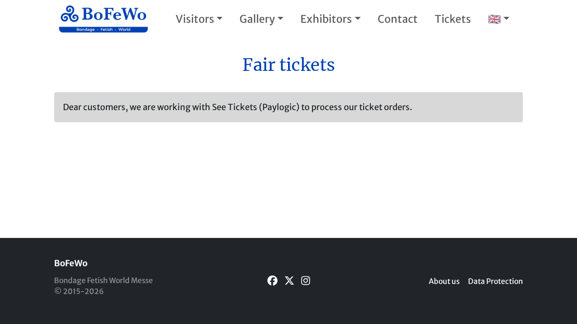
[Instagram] (305, 281)
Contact (398, 19)
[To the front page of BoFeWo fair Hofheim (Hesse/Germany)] (103, 19)
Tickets (453, 19)
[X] (289, 281)
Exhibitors (326, 19)
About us (444, 281)
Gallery (257, 19)
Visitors (195, 19)
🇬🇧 (494, 19)
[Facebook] (272, 281)
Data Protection (495, 281)
